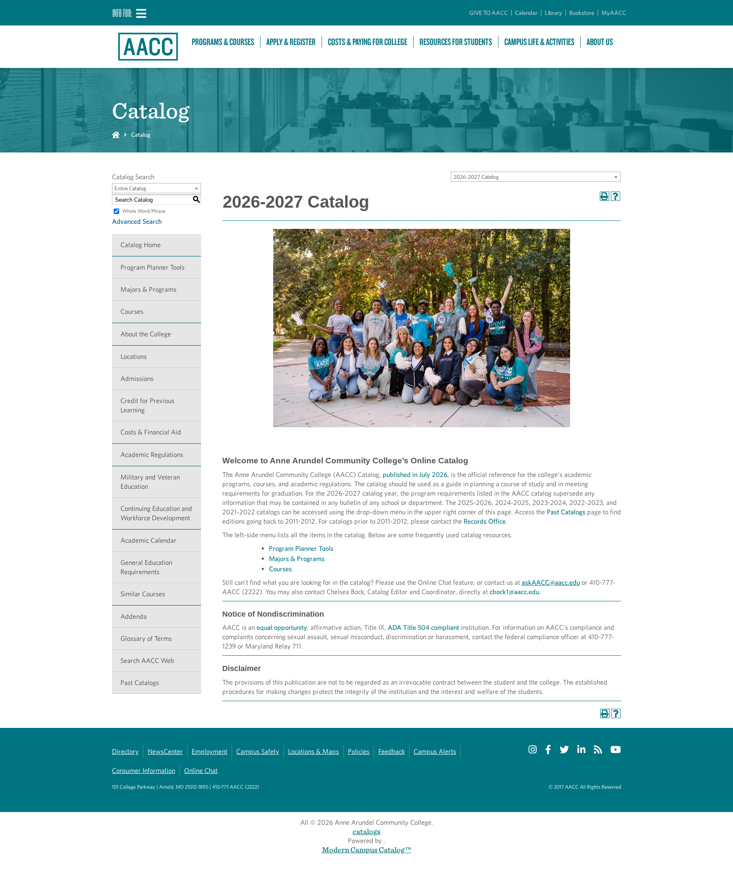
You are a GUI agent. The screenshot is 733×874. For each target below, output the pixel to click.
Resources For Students (456, 41)
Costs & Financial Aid (150, 432)
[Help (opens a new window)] (615, 196)
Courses (131, 311)
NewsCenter (165, 751)
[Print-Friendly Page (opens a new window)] (604, 196)
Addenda (133, 616)
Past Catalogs (139, 683)
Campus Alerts (435, 751)
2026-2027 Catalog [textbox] (476, 177)
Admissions (137, 379)
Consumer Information (143, 771)
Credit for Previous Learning (147, 405)
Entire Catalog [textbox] (130, 188)
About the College (145, 334)
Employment (209, 751)
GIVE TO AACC (488, 13)
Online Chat (201, 771)
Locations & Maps (313, 751)
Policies (358, 751)
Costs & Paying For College (367, 41)
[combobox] (536, 177)
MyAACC (614, 13)
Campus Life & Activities (539, 41)
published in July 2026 (415, 475)
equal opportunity (282, 627)
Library (553, 13)
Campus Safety (257, 751)
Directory (125, 751)
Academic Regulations (151, 455)
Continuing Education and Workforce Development (156, 513)
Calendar (526, 13)
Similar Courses (142, 594)
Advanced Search (137, 221)
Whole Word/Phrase (143, 211)
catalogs (366, 831)
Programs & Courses (223, 41)
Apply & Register (291, 41)
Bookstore (581, 13)
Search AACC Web (147, 661)
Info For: (122, 13)
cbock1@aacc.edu (514, 592)
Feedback (391, 751)
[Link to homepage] (147, 46)
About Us (600, 41)
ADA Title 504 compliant (423, 627)
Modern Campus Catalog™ (366, 849)
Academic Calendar (148, 540)
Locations (133, 356)
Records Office (485, 521)
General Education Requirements (146, 567)
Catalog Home (140, 245)
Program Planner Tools (152, 267)
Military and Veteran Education (150, 482)
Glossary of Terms (146, 638)
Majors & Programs (148, 289)
